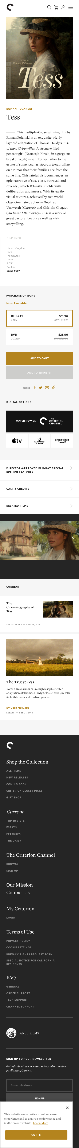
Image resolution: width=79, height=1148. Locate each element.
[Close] (67, 1107)
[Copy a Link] (53, 388)
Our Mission (19, 885)
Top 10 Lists (15, 820)
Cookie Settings (19, 947)
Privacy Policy (18, 941)
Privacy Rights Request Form (29, 954)
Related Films (17, 505)
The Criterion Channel (30, 855)
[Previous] (6, 539)
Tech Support (17, 999)
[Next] (72, 539)
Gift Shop (13, 797)
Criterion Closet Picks (24, 790)
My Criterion (20, 908)
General (13, 986)
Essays (10, 712)
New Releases (17, 777)
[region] (36, 1125)
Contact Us (18, 892)
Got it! (36, 1134)
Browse (12, 864)
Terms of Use (20, 931)
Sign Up (12, 870)
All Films (13, 770)
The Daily (13, 840)
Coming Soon (16, 784)
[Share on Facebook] (35, 388)
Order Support (18, 993)
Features (13, 834)
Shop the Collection (27, 761)
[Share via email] (47, 388)
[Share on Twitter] (40, 388)
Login (10, 917)
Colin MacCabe (20, 707)
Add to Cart (39, 358)
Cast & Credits (17, 488)
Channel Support (20, 1006)
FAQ (11, 977)
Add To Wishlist (39, 372)
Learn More (40, 1123)
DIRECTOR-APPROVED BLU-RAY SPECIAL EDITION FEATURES (35, 470)
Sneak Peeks (14, 624)
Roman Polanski (19, 108)
